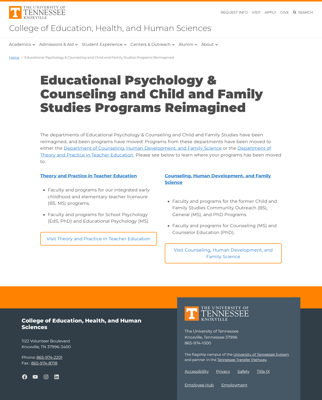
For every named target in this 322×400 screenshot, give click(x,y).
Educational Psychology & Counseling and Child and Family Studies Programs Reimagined (99, 57)
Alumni (186, 44)
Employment (234, 385)
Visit (256, 12)
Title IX (263, 371)
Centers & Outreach (151, 44)
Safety (243, 371)
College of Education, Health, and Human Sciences (110, 28)
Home (14, 57)
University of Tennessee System (261, 354)
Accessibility (197, 371)
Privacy (223, 371)
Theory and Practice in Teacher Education (88, 175)
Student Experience (102, 44)
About (207, 44)
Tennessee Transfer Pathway (242, 359)
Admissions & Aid (56, 44)
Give (284, 12)
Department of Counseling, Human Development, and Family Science (143, 148)
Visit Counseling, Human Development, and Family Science (223, 253)
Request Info (234, 12)
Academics (20, 44)
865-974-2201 (49, 357)
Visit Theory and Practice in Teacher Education (98, 238)
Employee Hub (199, 385)
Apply (270, 12)
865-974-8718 (44, 363)
